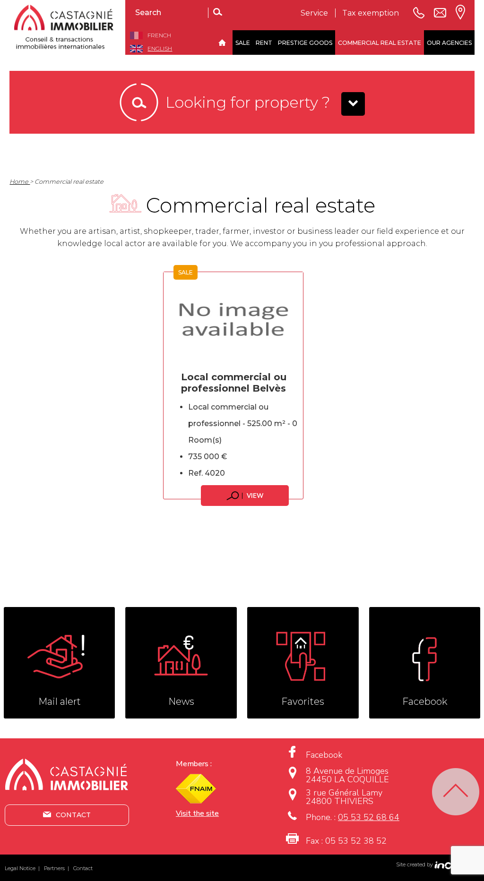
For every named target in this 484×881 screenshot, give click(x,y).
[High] (455, 791)
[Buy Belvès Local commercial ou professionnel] (233, 319)
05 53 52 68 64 (368, 817)
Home (19, 181)
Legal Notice (20, 868)
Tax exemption (370, 13)
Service (314, 13)
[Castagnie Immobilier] (67, 27)
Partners (54, 868)
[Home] (222, 42)
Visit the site (197, 813)
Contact (73, 815)
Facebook (324, 755)
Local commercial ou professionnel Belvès (233, 382)
